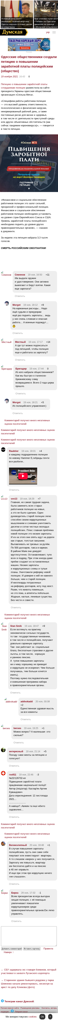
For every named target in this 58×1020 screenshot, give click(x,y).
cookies (32, 1016)
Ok (42, 1016)
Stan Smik (16, 626)
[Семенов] (6, 275)
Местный (20, 342)
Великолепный (18, 845)
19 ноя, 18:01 (28, 451)
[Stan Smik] (4, 629)
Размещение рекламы (30, 1008)
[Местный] (6, 342)
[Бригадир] (6, 369)
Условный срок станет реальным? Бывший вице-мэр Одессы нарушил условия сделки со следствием (16, 22)
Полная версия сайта (10, 1008)
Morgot (17, 305)
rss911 (12, 774)
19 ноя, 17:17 (35, 342)
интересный (16, 751)
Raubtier (14, 451)
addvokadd (27, 701)
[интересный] (3, 751)
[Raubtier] (3, 451)
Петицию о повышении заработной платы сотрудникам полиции (24, 86)
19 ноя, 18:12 (30, 305)
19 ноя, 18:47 (31, 626)
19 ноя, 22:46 (26, 774)
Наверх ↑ (9, 952)
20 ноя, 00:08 (42, 701)
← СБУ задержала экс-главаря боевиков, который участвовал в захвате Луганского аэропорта (28, 971)
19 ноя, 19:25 (31, 728)
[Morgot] (7, 305)
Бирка (14, 892)
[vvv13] (4, 499)
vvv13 (14, 498)
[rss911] (3, 774)
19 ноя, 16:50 (35, 274)
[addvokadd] (11, 701)
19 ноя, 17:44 (36, 368)
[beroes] (5, 728)
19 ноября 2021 (9, 76)
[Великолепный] (3, 845)
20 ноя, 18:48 (37, 845)
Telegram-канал (21, 1012)
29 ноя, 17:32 (28, 892)
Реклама (29, 52)
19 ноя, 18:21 (30, 402)
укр (48, 32)
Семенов (20, 274)
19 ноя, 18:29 (27, 498)
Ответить (20, 296)
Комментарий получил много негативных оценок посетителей (27, 422)
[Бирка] (4, 893)
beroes (17, 728)
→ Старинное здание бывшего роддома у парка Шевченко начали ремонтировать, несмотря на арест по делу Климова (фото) (27, 984)
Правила (48, 948)
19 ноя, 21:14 (33, 751)
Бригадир (21, 368)
